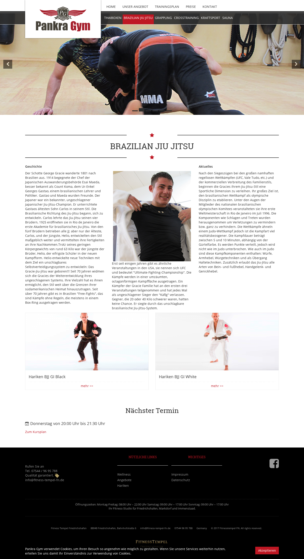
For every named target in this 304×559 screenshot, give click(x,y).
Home (111, 6)
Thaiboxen (113, 18)
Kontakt (210, 6)
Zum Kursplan (35, 432)
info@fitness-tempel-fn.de (44, 480)
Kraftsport (210, 18)
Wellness (124, 474)
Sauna (227, 18)
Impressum (179, 474)
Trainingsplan (167, 6)
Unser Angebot (135, 6)
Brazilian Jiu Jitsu (138, 18)
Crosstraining (186, 18)
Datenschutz (180, 480)
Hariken (123, 485)
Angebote (124, 480)
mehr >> (87, 386)
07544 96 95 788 (183, 528)
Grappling (163, 18)
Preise (191, 6)
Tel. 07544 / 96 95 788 (41, 471)
